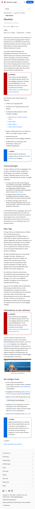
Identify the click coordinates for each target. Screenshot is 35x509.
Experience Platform (19, 13)
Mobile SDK (11, 158)
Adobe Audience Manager (15, 127)
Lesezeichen (8, 26)
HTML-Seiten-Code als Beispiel (15, 400)
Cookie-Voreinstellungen (9, 499)
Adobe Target (11, 121)
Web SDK (24, 156)
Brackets (14, 410)
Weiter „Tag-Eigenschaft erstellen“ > (13, 444)
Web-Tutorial (9, 15)
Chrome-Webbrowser (25, 386)
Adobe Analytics (12, 124)
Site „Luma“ (7, 344)
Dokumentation (8, 13)
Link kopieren (16, 26)
